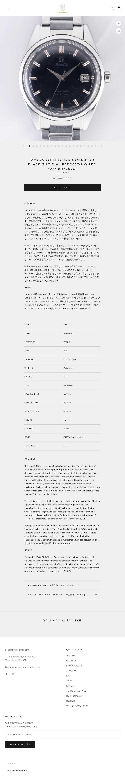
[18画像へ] (92, 146)
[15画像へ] (81, 146)
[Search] (112, 8)
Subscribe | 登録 (20, 744)
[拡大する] (118, 23)
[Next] (101, 146)
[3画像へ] (37, 146)
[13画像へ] (73, 146)
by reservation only (31, 667)
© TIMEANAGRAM (17, 770)
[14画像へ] (77, 146)
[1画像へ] (29, 146)
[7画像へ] (51, 146)
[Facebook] (6, 674)
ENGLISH (70, 685)
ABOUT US (71, 670)
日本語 (10, 764)
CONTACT (71, 660)
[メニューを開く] (6, 8)
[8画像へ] (55, 146)
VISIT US (70, 655)
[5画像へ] (44, 146)
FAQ (68, 675)
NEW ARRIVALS (74, 665)
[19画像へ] (95, 146)
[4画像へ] (40, 146)
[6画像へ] (48, 146)
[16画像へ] (84, 146)
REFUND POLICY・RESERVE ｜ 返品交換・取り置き (57, 594)
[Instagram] (13, 674)
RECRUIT (70, 700)
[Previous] (23, 146)
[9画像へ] (59, 146)
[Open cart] (119, 8)
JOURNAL (71, 680)
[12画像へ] (70, 146)
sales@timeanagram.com (17, 649)
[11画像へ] (66, 146)
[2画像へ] (33, 146)
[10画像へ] (62, 146)
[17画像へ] (88, 146)
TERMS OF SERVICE (76, 690)
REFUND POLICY (74, 695)
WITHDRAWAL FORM (77, 705)
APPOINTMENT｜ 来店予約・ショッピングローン (54, 585)
